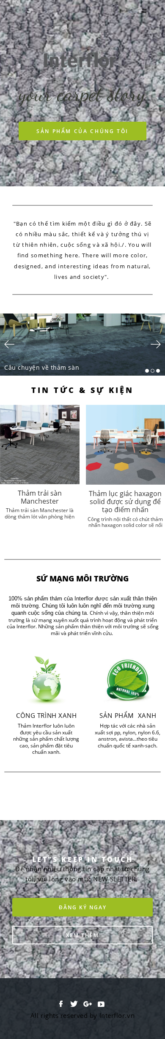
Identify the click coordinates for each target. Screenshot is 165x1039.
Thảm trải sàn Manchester (40, 497)
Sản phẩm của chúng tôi (82, 131)
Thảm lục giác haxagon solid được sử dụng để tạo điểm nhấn (125, 501)
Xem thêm (82, 935)
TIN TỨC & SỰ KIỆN (82, 390)
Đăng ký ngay (83, 907)
